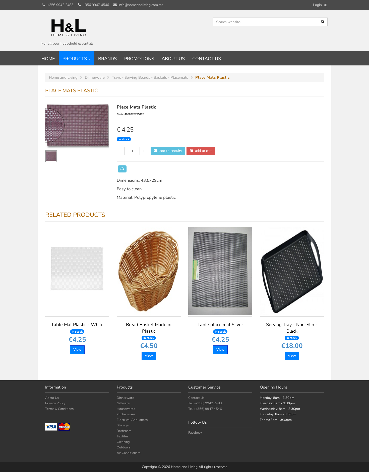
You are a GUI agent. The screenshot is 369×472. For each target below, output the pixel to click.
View (77, 349)
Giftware (123, 403)
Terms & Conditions (59, 409)
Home (48, 59)
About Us (173, 59)
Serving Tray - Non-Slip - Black (292, 331)
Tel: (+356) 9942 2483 (205, 403)
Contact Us (206, 59)
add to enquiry (169, 150)
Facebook (195, 432)
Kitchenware (126, 414)
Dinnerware (125, 398)
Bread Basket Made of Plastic (149, 331)
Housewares (126, 409)
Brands (107, 59)
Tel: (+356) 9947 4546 (205, 409)
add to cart (202, 150)
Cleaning (123, 442)
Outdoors (124, 447)
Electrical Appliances (132, 420)
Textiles (122, 436)
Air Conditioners (128, 453)
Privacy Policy (55, 403)
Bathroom (124, 431)
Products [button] (75, 59)
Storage (123, 425)
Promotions (139, 59)
